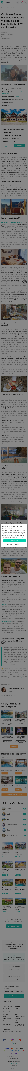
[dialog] (14, 535)
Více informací (19, 537)
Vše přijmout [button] (14, 540)
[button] (14, 544)
